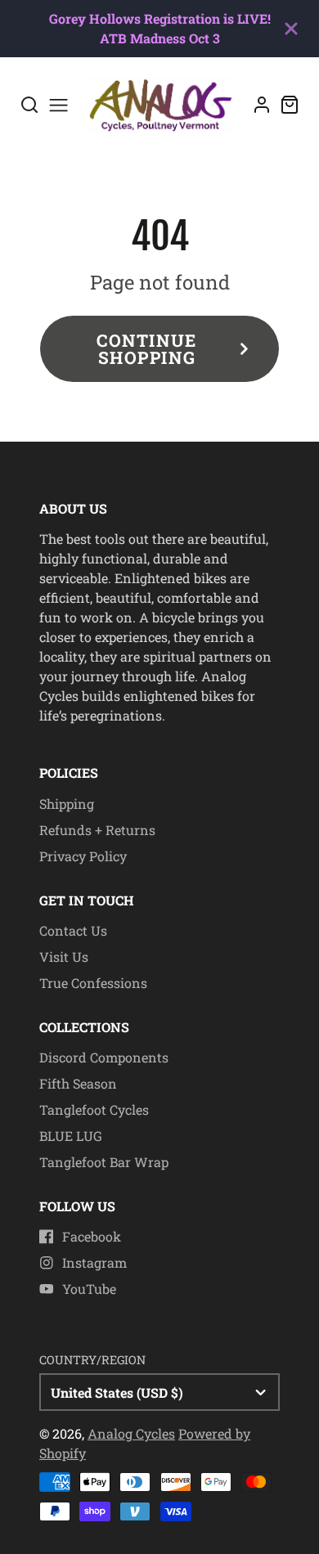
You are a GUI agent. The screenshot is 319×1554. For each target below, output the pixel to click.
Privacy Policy (83, 856)
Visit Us (63, 956)
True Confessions (93, 982)
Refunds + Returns (97, 829)
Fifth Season (78, 1083)
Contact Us (73, 930)
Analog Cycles (131, 1433)
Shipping (66, 803)
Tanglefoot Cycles (94, 1109)
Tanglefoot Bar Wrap (103, 1161)
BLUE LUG (70, 1135)
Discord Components (103, 1057)
